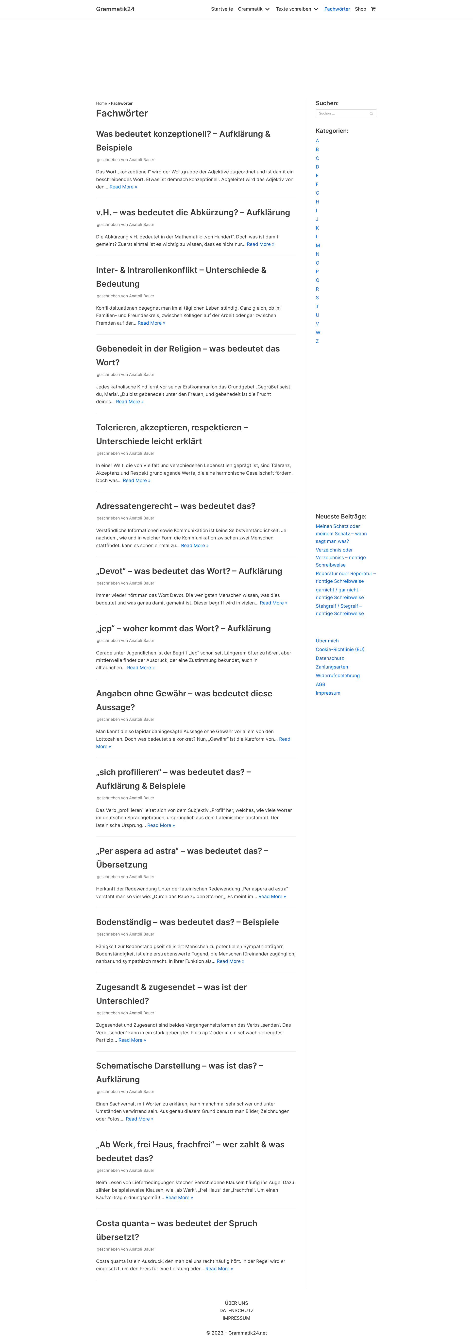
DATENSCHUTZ (237, 1310)
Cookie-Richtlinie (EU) (340, 649)
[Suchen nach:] (346, 113)
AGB (320, 684)
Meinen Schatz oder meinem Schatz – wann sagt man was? (341, 533)
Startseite (222, 9)
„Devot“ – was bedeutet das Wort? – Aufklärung (189, 571)
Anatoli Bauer (141, 159)
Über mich (327, 641)
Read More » (123, 187)
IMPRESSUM (236, 1318)
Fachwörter (337, 9)
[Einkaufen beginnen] (374, 9)
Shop (360, 9)
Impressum (328, 693)
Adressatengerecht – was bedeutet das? (175, 506)
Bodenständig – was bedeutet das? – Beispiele (187, 922)
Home (101, 103)
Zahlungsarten (332, 667)
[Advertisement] (236, 55)
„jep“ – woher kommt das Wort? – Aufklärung (183, 628)
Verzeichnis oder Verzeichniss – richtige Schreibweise (341, 557)
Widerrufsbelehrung (338, 675)
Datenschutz (330, 658)
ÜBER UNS (236, 1303)
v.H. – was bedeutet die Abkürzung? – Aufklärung (193, 212)
